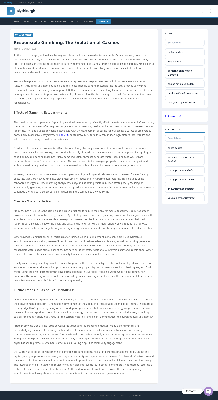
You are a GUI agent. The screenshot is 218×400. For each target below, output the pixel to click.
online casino (175, 147)
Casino (88, 21)
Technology (58, 21)
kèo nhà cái (174, 61)
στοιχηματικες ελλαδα (181, 170)
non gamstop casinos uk (181, 102)
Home (16, 21)
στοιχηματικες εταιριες (181, 179)
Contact (103, 21)
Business (40, 21)
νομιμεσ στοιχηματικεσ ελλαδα (181, 159)
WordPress (136, 395)
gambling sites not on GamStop (180, 72)
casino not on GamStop (181, 83)
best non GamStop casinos (183, 93)
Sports (75, 21)
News (27, 21)
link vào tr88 (173, 116)
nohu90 (63, 135)
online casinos (176, 52)
